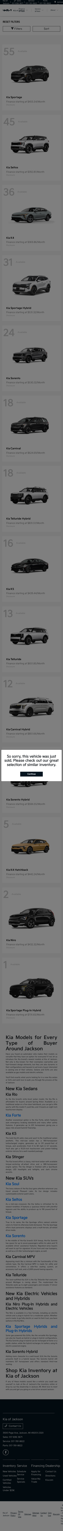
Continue (31, 774)
